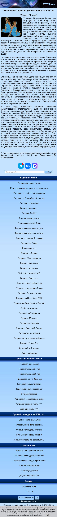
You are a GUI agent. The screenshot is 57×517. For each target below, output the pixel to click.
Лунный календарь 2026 (29, 420)
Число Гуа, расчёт (29, 471)
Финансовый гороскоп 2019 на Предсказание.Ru (28, 155)
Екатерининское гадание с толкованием (29, 188)
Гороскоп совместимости (29, 384)
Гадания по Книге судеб (29, 183)
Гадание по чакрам (29, 268)
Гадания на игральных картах (29, 228)
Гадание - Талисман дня (29, 258)
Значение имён (29, 486)
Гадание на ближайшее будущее (29, 198)
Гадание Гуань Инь (29, 343)
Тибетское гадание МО (29, 273)
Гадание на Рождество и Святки (29, 303)
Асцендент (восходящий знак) (29, 399)
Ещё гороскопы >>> (29, 409)
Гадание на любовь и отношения (29, 193)
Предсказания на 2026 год (29, 379)
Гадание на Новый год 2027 (29, 298)
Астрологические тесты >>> (29, 404)
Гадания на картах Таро (29, 223)
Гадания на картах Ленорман (29, 238)
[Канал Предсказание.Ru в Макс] (34, 168)
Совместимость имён (29, 466)
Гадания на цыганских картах (29, 233)
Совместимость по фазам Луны (29, 440)
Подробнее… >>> (38, 515)
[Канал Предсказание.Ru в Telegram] (21, 168)
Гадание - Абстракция (29, 313)
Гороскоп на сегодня (29, 364)
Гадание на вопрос (29, 208)
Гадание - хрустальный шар (29, 288)
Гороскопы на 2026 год (29, 374)
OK (48, 515)
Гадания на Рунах (29, 243)
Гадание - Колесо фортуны (29, 283)
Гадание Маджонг (29, 318)
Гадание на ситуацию (29, 218)
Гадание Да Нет (29, 213)
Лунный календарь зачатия (29, 435)
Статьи (29, 491)
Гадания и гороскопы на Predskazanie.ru (22, 505)
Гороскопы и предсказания (28, 358)
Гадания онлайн (28, 178)
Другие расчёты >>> (29, 476)
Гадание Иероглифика (29, 333)
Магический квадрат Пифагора (29, 456)
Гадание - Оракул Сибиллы (29, 328)
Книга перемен (29, 248)
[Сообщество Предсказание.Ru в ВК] (28, 168)
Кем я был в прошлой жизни (29, 451)
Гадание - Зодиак (29, 253)
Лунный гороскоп (29, 394)
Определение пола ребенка (29, 425)
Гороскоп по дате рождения (29, 389)
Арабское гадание (29, 308)
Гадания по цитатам (29, 323)
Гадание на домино (29, 263)
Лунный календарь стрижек (29, 430)
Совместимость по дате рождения (29, 461)
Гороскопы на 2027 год (29, 369)
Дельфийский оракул (29, 348)
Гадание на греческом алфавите (29, 338)
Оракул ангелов (29, 353)
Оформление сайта (28, 501)
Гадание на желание (29, 203)
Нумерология (28, 445)
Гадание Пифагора (29, 278)
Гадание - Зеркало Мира (29, 293)
